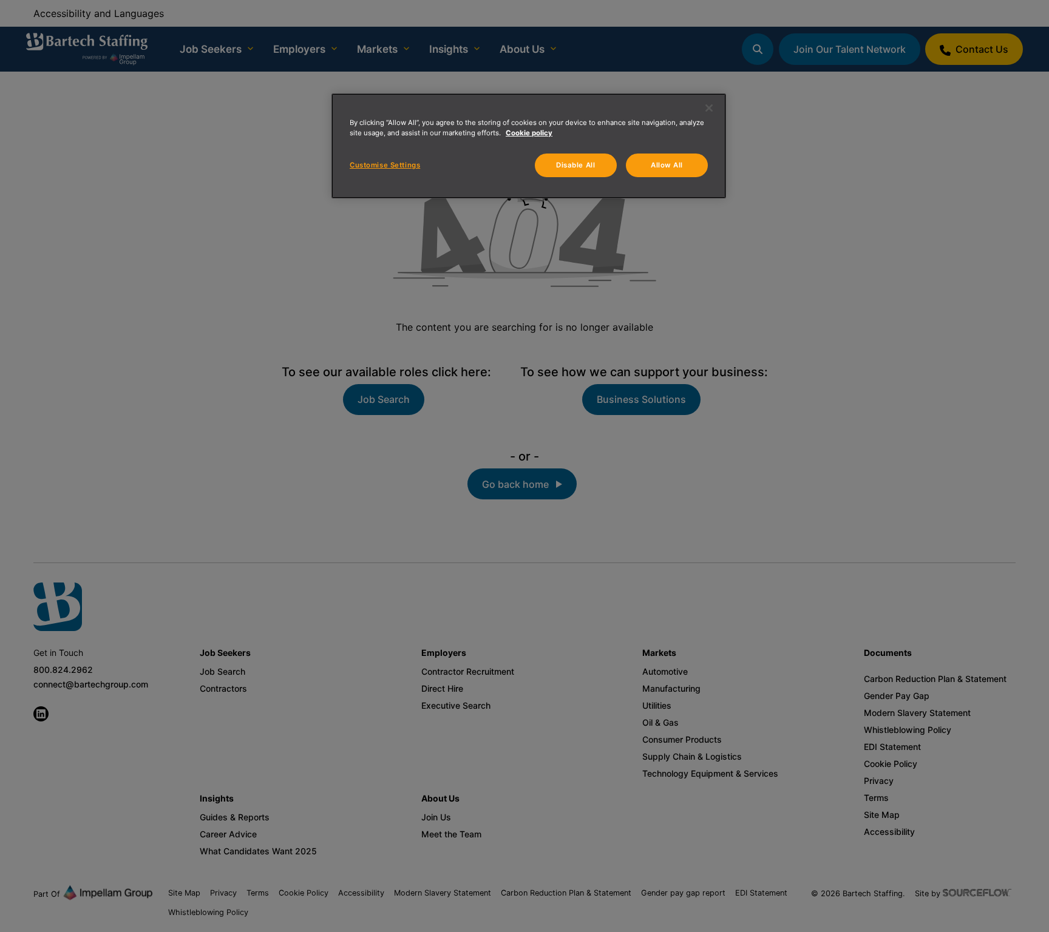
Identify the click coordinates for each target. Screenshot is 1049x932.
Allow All (667, 165)
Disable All (575, 165)
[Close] (709, 108)
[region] (528, 145)
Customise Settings (385, 165)
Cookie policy (529, 133)
